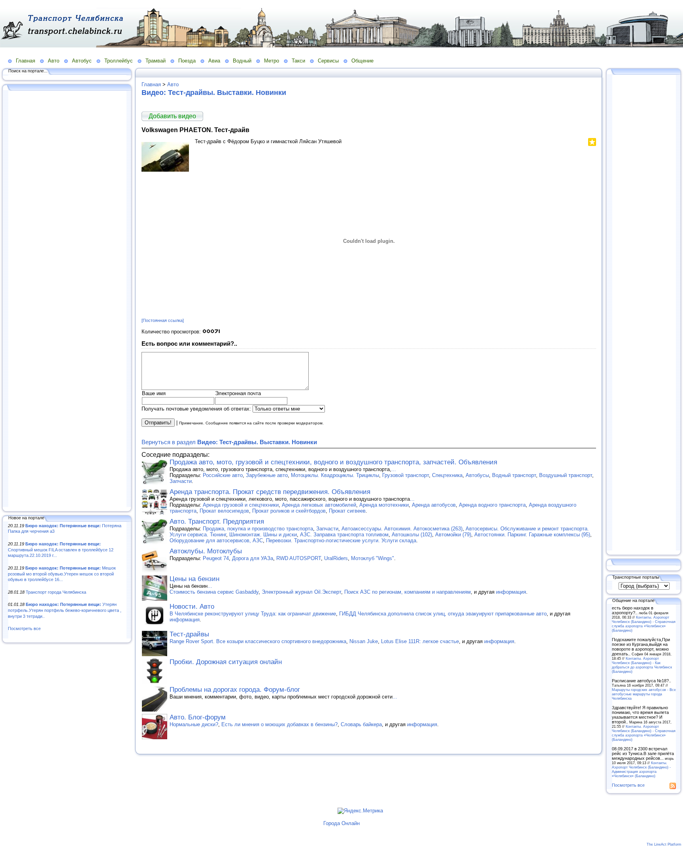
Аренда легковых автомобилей (319, 505)
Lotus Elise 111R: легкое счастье (420, 641)
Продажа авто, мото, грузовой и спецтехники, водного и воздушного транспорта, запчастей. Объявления (333, 462)
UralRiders (336, 558)
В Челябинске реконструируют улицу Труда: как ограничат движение (253, 614)
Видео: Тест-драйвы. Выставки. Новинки (214, 93)
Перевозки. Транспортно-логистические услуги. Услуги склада (341, 540)
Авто (53, 61)
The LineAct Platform (664, 844)
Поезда (187, 61)
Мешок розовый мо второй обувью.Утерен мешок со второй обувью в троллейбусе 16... (62, 574)
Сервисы (328, 61)
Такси (298, 61)
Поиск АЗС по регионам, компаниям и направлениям (407, 592)
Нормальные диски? (194, 724)
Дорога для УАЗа (252, 558)
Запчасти (181, 481)
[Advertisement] (67, 299)
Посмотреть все (24, 628)
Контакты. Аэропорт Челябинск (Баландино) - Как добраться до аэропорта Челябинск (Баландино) (642, 665)
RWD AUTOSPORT (298, 558)
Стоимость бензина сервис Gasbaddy (214, 592)
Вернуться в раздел (229, 442)
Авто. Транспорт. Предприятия (217, 521)
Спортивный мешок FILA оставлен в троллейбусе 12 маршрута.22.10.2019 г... (60, 549)
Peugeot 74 (216, 558)
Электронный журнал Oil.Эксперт (301, 592)
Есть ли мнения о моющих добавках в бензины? (279, 724)
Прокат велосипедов (224, 511)
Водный (242, 61)
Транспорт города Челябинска (56, 592)
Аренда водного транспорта (492, 505)
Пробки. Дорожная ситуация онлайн (226, 662)
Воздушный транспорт (565, 475)
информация (511, 592)
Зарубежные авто (267, 475)
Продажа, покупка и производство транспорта (258, 529)
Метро (271, 61)
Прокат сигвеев (347, 511)
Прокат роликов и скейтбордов (289, 511)
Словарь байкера (361, 724)
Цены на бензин (194, 579)
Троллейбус (118, 61)
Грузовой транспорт (405, 475)
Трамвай (155, 61)
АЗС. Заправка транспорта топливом (344, 535)
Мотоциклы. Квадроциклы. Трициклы (335, 475)
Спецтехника (447, 475)
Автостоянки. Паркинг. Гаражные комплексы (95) (532, 535)
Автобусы (477, 475)
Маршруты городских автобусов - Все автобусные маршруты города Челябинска (644, 693)
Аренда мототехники (384, 505)
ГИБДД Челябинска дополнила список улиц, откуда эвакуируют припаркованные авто (443, 614)
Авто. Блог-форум (198, 717)
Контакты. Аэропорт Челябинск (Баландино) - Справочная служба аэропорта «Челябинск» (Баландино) (643, 623)
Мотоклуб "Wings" (372, 558)
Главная (25, 61)
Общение (362, 61)
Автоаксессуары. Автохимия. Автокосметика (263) (402, 529)
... (393, 469)
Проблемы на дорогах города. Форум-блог (235, 689)
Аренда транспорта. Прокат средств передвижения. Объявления (270, 492)
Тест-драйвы (189, 634)
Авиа (214, 61)
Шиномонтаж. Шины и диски (263, 535)
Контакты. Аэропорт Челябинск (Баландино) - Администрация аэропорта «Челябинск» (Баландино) (641, 769)
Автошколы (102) (412, 535)
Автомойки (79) (453, 535)
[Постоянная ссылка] (163, 320)
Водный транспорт (514, 475)
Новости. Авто (192, 606)
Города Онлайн (341, 823)
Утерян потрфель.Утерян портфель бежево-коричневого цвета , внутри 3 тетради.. (64, 610)
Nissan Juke (363, 641)
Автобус (82, 61)
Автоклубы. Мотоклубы (206, 551)
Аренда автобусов (434, 505)
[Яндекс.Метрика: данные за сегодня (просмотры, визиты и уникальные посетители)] (360, 811)
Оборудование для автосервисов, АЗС (216, 540)
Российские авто (223, 475)
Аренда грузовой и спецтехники (241, 505)
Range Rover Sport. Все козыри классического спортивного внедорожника (258, 641)
